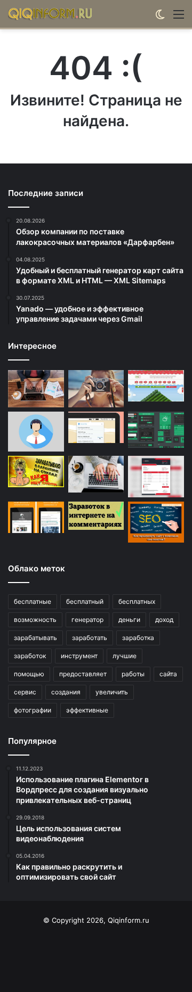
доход (164, 620)
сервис (25, 692)
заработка (138, 638)
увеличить (111, 692)
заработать (89, 638)
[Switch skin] (160, 18)
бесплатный (84, 601)
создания (66, 692)
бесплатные (32, 601)
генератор (87, 620)
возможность (35, 620)
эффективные (87, 710)
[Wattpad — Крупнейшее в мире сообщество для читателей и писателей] (36, 517)
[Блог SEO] (50, 13)
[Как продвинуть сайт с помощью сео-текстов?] (156, 522)
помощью (29, 674)
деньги (129, 620)
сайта (168, 674)
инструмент (79, 656)
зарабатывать (35, 638)
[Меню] (178, 18)
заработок (30, 656)
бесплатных (136, 601)
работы (133, 674)
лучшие (125, 656)
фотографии (32, 710)
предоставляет (83, 674)
